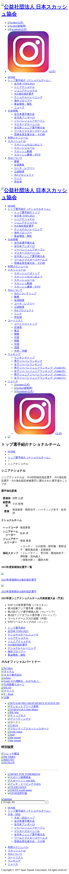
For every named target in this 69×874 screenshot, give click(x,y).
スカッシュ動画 (23, 151)
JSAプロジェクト (24, 175)
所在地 (18, 181)
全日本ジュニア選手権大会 (29, 127)
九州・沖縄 (20, 351)
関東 (16, 334)
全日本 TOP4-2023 (24, 83)
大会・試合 (14, 814)
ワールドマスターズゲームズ (30, 131)
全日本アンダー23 (24, 117)
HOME (11, 77)
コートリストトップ (25, 323)
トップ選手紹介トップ (27, 212)
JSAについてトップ (25, 293)
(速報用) (21, 26)
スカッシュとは (17, 141)
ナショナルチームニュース (23, 634)
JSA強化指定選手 (24, 93)
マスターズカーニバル (27, 124)
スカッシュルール (24, 148)
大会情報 (13, 110)
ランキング (14, 354)
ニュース (19, 107)
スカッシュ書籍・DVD (27, 154)
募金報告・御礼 (23, 104)
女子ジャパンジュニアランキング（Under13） (40, 378)
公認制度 (19, 171)
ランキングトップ (24, 357)
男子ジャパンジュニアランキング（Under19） (40, 367)
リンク (18, 178)
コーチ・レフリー (24, 168)
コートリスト (15, 320)
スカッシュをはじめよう (28, 144)
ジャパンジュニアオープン (29, 121)
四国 (16, 347)
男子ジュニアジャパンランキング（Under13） (40, 374)
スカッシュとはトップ (27, 273)
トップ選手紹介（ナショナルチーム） (29, 80)
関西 (16, 340)
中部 (16, 337)
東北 (16, 330)
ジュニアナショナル (25, 90)
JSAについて (15, 158)
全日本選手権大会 (24, 114)
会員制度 (19, 300)
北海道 (18, 327)
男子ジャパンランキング (28, 361)
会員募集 (19, 164)
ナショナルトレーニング (28, 97)
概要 (16, 161)
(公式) (20, 22)
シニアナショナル (24, 87)
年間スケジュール (18, 137)
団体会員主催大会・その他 (29, 134)
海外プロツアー (23, 100)
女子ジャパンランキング (28, 364)
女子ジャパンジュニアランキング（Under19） (40, 371)
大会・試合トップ (24, 817)
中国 (16, 344)
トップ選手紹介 (29, 209)
